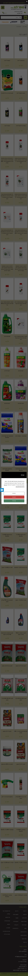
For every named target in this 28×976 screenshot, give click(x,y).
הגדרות (14, 493)
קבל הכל (14, 500)
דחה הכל (14, 497)
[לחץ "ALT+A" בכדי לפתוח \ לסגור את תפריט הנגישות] (2, 490)
